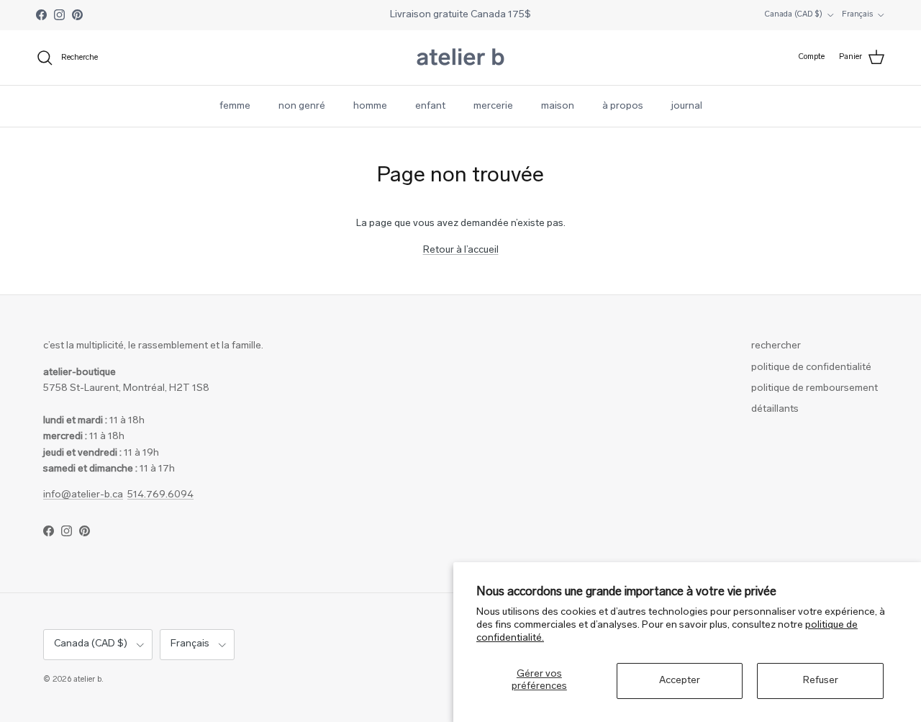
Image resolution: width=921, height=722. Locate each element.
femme (234, 106)
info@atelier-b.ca (83, 494)
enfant (430, 106)
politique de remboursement (814, 388)
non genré (301, 106)
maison (557, 106)
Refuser (820, 680)
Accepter (679, 680)
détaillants (775, 409)
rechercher (776, 345)
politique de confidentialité (811, 367)
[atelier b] (460, 58)
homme (370, 106)
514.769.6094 (160, 494)
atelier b (87, 680)
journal (686, 106)
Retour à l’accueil (461, 250)
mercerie (493, 106)
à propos (622, 106)
